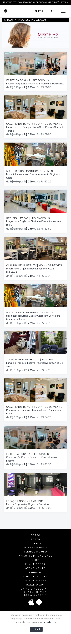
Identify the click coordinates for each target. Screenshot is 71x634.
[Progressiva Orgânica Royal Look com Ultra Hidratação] (35, 258)
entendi (36, 629)
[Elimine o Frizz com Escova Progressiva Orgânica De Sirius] (35, 352)
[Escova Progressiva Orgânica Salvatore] (35, 492)
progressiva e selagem (32, 19)
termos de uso (47, 622)
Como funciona (35, 576)
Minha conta (35, 564)
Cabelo (8, 19)
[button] (40, 11)
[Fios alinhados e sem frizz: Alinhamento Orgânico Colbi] (35, 164)
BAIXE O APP (35, 584)
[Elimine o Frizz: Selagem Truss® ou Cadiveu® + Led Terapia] (35, 116)
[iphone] (31, 602)
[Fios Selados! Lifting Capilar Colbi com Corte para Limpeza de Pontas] (35, 305)
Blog (35, 560)
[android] (39, 602)
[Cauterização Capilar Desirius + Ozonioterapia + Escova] (35, 447)
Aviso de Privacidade (36, 556)
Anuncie (35, 572)
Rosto (35, 539)
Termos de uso (35, 551)
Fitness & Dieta (35, 547)
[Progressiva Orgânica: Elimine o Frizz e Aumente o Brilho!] (35, 211)
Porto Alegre (35, 580)
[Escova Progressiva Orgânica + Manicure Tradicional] (35, 71)
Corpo (35, 535)
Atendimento (35, 568)
